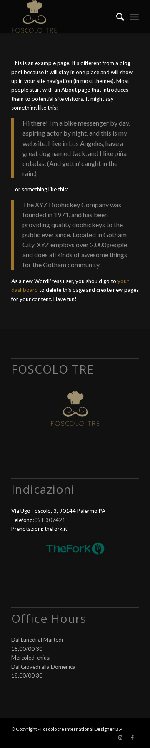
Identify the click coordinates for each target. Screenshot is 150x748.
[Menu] (134, 17)
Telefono (22, 520)
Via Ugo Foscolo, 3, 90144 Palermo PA (58, 510)
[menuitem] (116, 16)
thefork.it (56, 528)
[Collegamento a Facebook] (132, 737)
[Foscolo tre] (62, 16)
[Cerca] (116, 16)
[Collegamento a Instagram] (120, 737)
